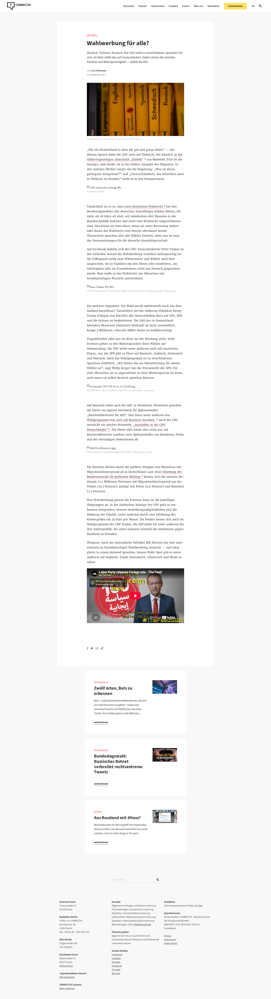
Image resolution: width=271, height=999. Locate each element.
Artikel (92, 35)
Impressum (170, 939)
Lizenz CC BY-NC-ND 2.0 (131, 139)
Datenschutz (170, 943)
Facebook (117, 966)
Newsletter (213, 6)
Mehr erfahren (67, 988)
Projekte (173, 6)
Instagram (117, 954)
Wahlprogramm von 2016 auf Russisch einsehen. (121, 420)
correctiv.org (19, 6)
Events (185, 6)
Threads (116, 969)
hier (200, 905)
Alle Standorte (66, 977)
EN (253, 6)
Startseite (128, 6)
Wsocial (116, 973)
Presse (167, 936)
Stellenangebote (142, 924)
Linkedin (116, 958)
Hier (114, 936)
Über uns (198, 6)
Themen (142, 6)
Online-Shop (66, 966)
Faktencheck (158, 6)
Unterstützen (235, 6)
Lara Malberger (99, 70)
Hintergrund (101, 682)
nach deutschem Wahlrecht (144, 206)
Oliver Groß (110, 139)
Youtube (116, 962)
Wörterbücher (94, 139)
